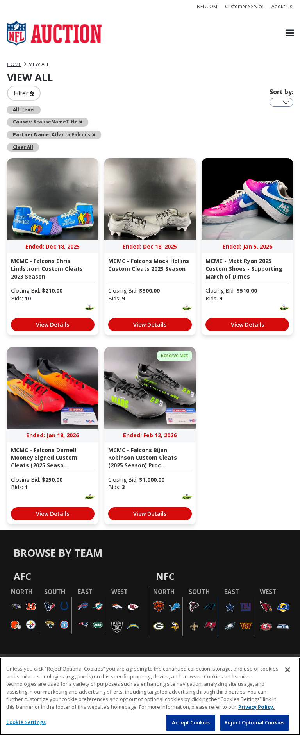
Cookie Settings (26, 722)
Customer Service (244, 6)
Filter (22, 93)
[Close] (287, 669)
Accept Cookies (191, 722)
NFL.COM (207, 6)
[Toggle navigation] (289, 33)
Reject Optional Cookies (254, 722)
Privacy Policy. (256, 706)
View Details (52, 324)
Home (14, 64)
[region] (150, 696)
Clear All (23, 147)
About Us (281, 6)
